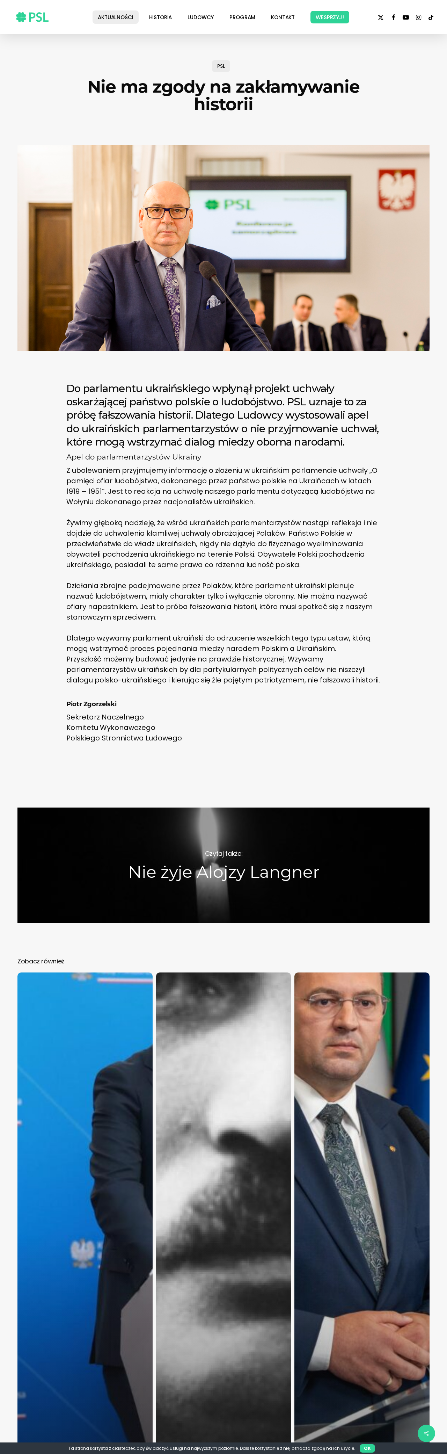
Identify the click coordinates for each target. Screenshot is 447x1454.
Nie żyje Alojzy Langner (223, 865)
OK (367, 1448)
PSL (221, 66)
